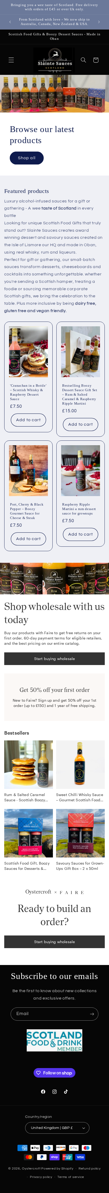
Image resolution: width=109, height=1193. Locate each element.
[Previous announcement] (10, 22)
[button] (11, 60)
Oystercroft (31, 1168)
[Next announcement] (99, 22)
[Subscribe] (92, 1013)
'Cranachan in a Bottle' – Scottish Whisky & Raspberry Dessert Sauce (28, 392)
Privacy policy (41, 1177)
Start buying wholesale (54, 658)
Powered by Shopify (57, 1168)
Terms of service (70, 1177)
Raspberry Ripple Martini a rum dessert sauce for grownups (79, 508)
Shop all (26, 158)
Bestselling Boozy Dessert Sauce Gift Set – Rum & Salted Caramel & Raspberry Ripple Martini (79, 394)
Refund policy (90, 1168)
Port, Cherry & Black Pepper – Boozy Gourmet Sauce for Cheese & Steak (26, 511)
